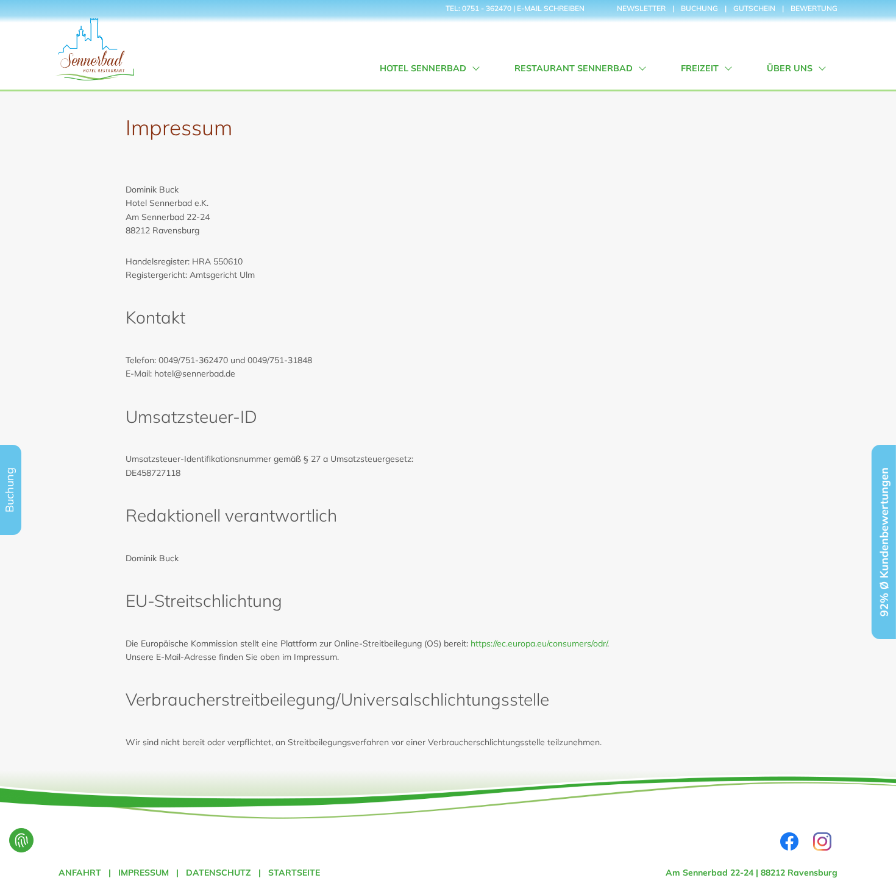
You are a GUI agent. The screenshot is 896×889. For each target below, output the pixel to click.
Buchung (699, 8)
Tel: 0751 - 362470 (478, 8)
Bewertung (814, 8)
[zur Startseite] (94, 45)
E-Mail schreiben (551, 8)
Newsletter (641, 8)
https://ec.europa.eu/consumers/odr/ (539, 643)
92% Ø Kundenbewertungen (883, 542)
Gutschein (754, 8)
